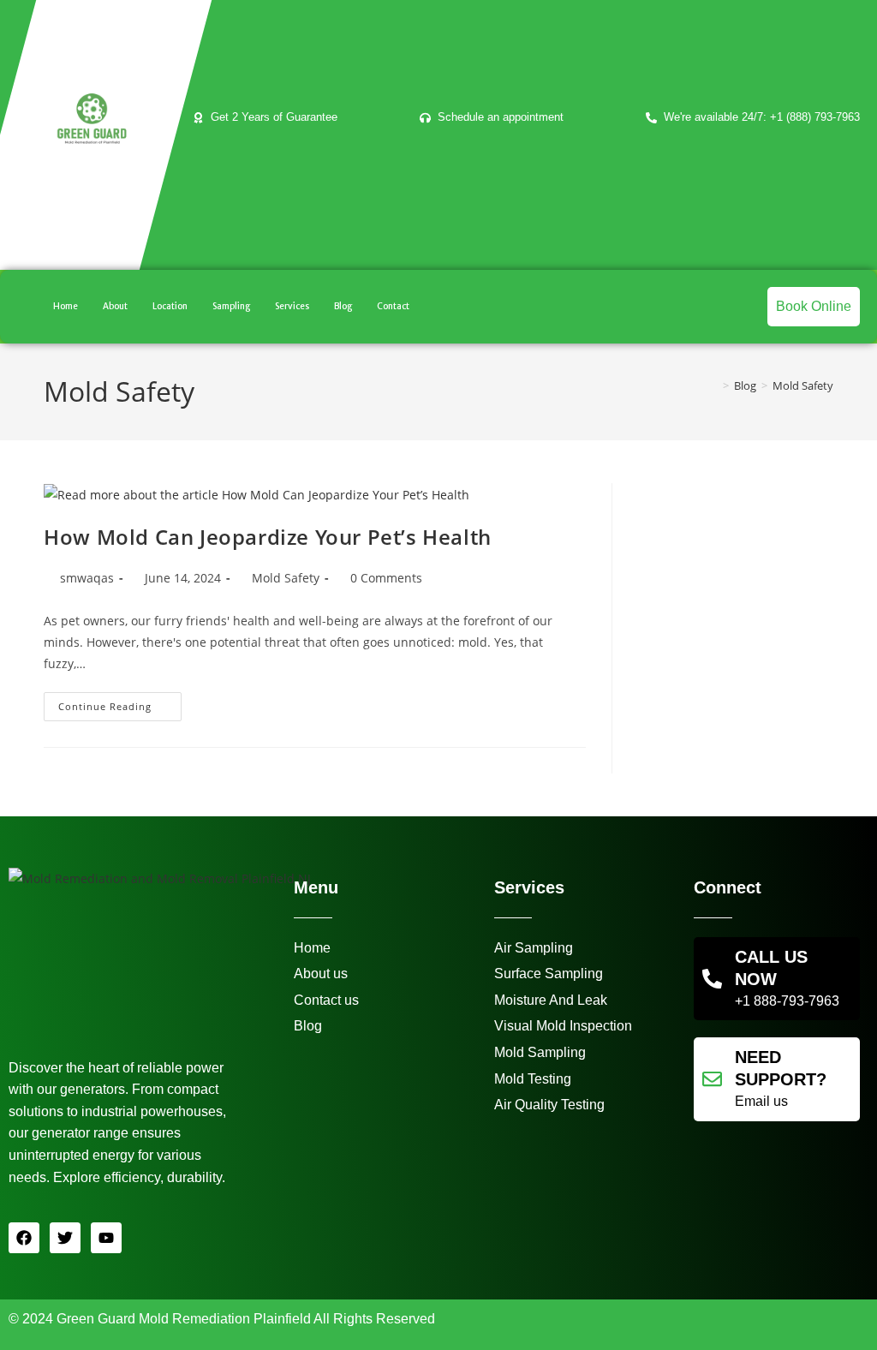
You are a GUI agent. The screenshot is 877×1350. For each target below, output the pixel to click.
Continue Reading (120, 702)
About (115, 306)
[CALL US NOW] (712, 979)
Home (65, 306)
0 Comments (386, 578)
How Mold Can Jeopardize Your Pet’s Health (268, 537)
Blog (343, 306)
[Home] (713, 385)
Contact (393, 306)
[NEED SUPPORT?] (712, 1079)
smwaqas (87, 578)
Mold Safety (803, 385)
